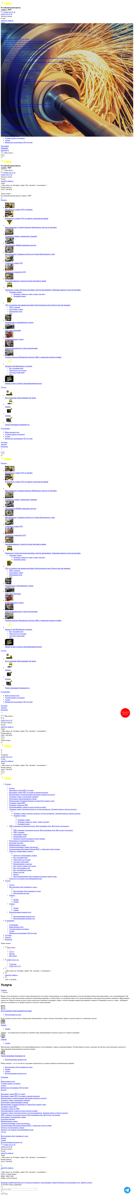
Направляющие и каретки (18, 92)
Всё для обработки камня (18, 98)
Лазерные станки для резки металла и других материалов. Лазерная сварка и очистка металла (38, 58)
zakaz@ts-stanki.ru (7, 21)
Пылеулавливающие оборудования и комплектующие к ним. (31, 104)
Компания (4, 1077)
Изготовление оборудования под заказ (19, 114)
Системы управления (16, 89)
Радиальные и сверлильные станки (17, 73)
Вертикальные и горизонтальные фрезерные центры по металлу (28, 43)
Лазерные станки (15, 60)
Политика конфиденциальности (12, 1183)
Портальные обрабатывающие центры (18, 47)
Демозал (4, 148)
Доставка (5, 146)
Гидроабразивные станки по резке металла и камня (23, 56)
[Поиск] (3, 155)
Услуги (3, 110)
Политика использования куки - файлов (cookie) (75, 1183)
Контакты (5, 150)
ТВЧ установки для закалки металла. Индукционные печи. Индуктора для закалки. (35, 62)
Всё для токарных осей (17, 96)
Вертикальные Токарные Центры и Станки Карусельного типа (27, 50)
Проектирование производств (16, 126)
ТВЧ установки (14, 64)
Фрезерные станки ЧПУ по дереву (17, 39)
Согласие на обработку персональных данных (40, 1183)
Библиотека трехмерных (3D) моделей (18, 142)
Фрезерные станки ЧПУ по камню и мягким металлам (24, 41)
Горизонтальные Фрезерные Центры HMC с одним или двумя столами (30, 81)
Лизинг (8, 118)
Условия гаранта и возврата (15, 138)
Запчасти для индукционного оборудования (25, 71)
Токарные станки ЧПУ (13, 52)
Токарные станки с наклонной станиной (19, 45)
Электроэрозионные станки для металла (19, 79)
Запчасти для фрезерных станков (17, 83)
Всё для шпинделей (16, 85)
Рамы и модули (14, 100)
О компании (5, 132)
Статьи (7, 140)
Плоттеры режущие (12, 75)
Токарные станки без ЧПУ (14, 54)
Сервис (8, 122)
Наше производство (12, 136)
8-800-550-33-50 (9, 12)
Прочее (11, 102)
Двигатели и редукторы (17, 87)
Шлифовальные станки (13, 77)
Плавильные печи (15, 68)
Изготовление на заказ (17, 116)
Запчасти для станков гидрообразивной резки (21, 106)
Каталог (4, 35)
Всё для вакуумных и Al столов (20, 94)
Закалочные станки (16, 66)
